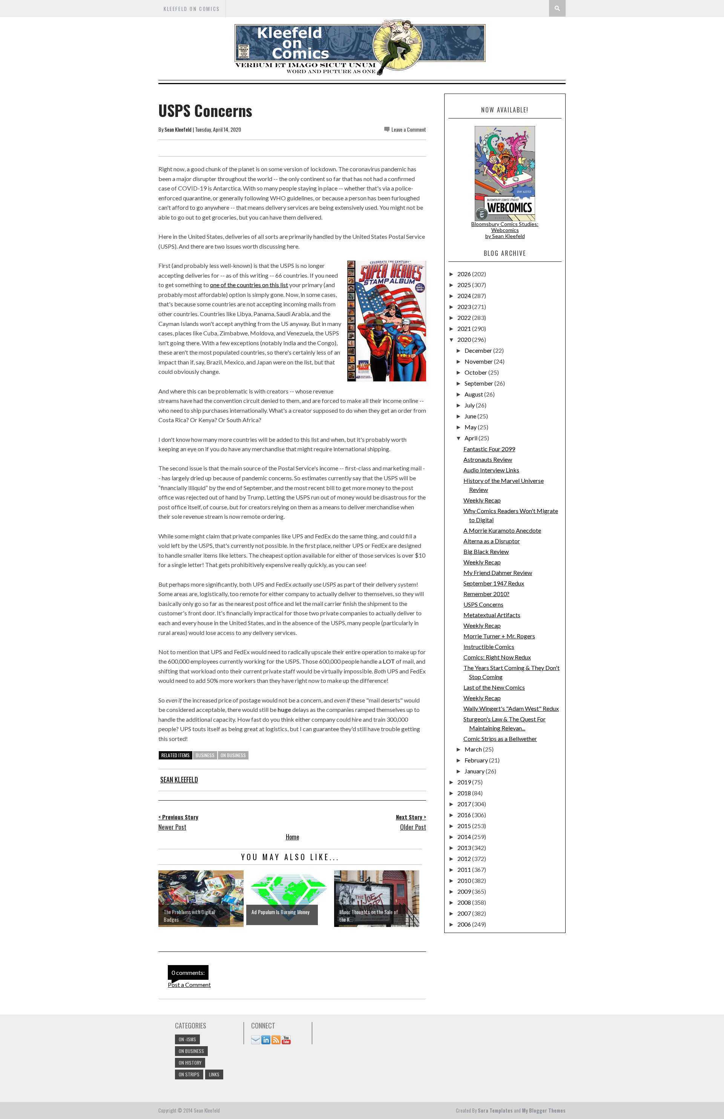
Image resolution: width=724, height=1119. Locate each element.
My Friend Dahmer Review (497, 572)
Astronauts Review (487, 459)
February (477, 760)
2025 (464, 284)
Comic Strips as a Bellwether (500, 738)
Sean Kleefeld (178, 129)
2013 (464, 847)
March (474, 749)
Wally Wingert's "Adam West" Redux (511, 708)
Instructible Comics (488, 646)
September (479, 383)
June (471, 416)
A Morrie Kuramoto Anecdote (502, 530)
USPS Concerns (483, 604)
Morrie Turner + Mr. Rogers (499, 635)
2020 (464, 339)
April (472, 437)
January (475, 771)
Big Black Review (486, 551)
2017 (464, 803)
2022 (464, 317)
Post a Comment (189, 984)
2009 (464, 891)
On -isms (187, 1039)
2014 (464, 836)
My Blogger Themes (544, 1110)
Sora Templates (495, 1110)
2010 (464, 880)
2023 (464, 306)
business (205, 755)
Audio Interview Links (491, 469)
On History (190, 1062)
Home (292, 836)
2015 (464, 825)
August (474, 394)
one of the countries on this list (249, 284)
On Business (233, 755)
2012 (464, 858)
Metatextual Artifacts (491, 614)
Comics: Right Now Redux (497, 657)
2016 (464, 814)
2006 (464, 924)
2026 (464, 273)
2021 (464, 328)
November (479, 361)
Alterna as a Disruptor (491, 540)
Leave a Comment (408, 129)
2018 (464, 792)
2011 (464, 869)
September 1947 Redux (493, 583)
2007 (464, 913)
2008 (464, 902)
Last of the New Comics (494, 687)
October (476, 372)
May (471, 426)
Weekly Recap (482, 500)
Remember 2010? (486, 593)
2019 (464, 781)
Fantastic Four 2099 (489, 448)
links (214, 1074)
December (479, 350)
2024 (464, 295)
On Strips (189, 1074)
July (470, 405)
